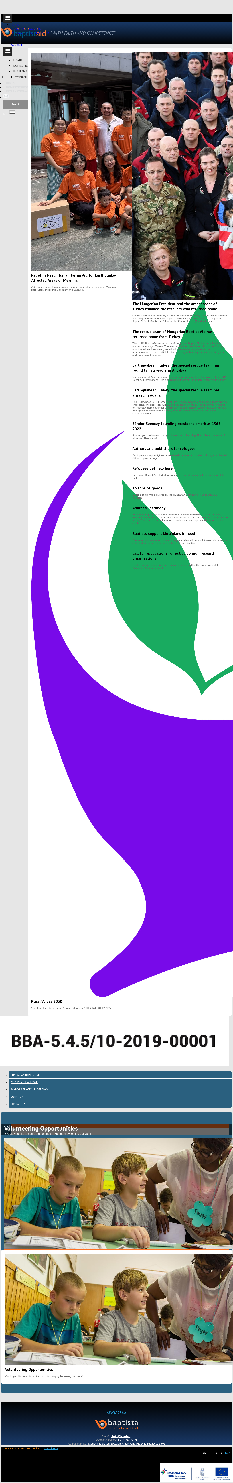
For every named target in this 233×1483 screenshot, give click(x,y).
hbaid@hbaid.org (121, 1436)
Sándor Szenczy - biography (29, 1089)
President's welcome (24, 1082)
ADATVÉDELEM (51, 1448)
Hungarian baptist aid (26, 1075)
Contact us (18, 1104)
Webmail (16, 45)
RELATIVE (227, 1453)
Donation (17, 1096)
